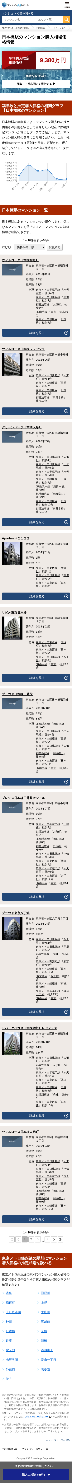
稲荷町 (10, 1302)
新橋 (44, 1340)
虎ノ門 (10, 1350)
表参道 (45, 1369)
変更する (54, 247)
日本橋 (57, 846)
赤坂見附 (12, 1359)
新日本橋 (58, 486)
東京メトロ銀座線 (46, 319)
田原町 (45, 1293)
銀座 (9, 1340)
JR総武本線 (43, 486)
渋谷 (9, 1378)
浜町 (55, 1094)
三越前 (45, 1321)
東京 (53, 311)
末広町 (45, 1312)
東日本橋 (58, 397)
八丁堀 (55, 976)
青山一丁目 (48, 1359)
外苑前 (10, 1369)
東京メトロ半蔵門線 (48, 289)
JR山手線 (41, 311)
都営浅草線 (42, 304)
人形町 (57, 304)
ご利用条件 (7, 1449)
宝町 (55, 953)
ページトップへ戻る (59, 1440)
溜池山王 (47, 1350)
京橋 (63, 983)
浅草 (9, 1293)
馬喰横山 (58, 493)
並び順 (6, 247)
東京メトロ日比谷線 (48, 297)
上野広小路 (13, 1312)
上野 (44, 1302)
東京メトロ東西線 (46, 568)
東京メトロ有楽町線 (48, 961)
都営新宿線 (42, 493)
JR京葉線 (41, 976)
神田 (9, 1321)
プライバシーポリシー (36, 1416)
